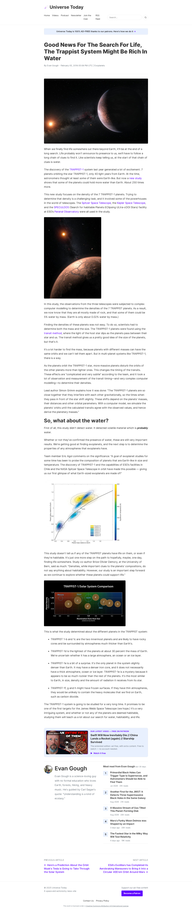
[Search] (145, 17)
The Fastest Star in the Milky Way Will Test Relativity (129, 835)
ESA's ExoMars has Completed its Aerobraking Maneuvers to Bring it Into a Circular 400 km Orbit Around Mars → (124, 868)
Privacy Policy (102, 901)
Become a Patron (132, 893)
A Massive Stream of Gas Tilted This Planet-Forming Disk (128, 809)
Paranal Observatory (66, 211)
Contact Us (88, 901)
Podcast (65, 15)
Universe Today (66, 7)
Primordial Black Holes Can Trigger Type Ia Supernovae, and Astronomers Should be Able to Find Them (128, 777)
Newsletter (76, 15)
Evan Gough (53, 65)
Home (47, 15)
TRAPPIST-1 (76, 169)
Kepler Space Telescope (131, 202)
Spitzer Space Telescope (96, 202)
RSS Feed (98, 17)
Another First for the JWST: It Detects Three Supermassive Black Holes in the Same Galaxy (128, 794)
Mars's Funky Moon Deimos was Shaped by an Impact (128, 822)
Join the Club (87, 17)
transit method (53, 333)
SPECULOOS (61, 207)
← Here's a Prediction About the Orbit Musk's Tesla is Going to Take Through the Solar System (67, 868)
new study (135, 178)
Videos (55, 15)
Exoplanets (99, 65)
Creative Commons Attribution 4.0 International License (107, 906)
